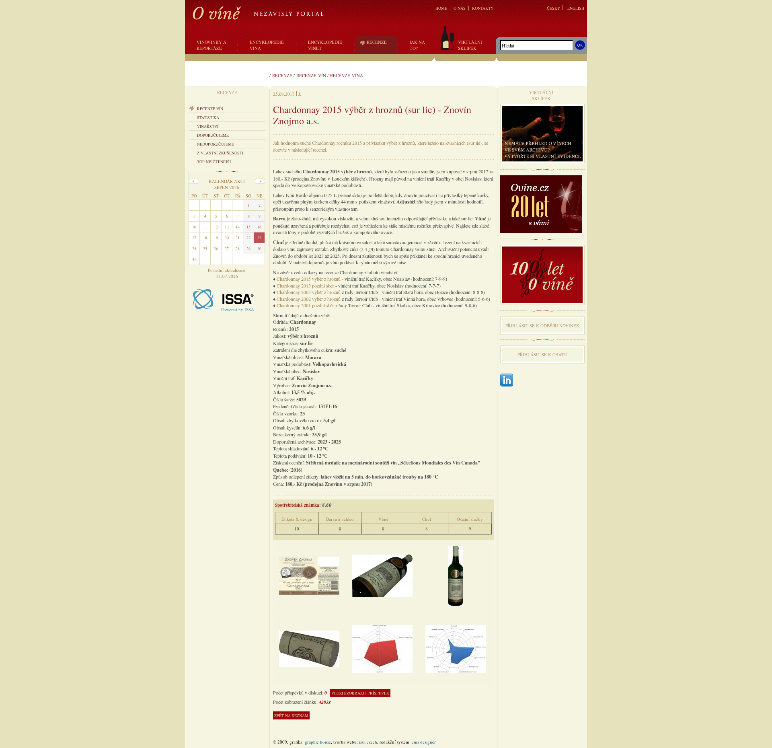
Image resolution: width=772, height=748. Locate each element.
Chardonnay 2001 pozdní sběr (305, 305)
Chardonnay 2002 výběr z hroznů (309, 299)
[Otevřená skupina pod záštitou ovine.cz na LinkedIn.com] (506, 381)
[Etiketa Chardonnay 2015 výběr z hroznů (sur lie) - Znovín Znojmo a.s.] (309, 575)
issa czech (368, 742)
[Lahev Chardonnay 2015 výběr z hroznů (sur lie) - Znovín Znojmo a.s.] (382, 575)
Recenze (282, 75)
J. (299, 94)
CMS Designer (424, 742)
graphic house (318, 742)
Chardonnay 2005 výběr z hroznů (309, 292)
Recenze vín (311, 75)
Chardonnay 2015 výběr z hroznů (309, 278)
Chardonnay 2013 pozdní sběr (305, 285)
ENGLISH (575, 8)
